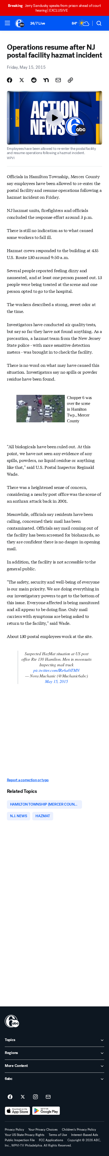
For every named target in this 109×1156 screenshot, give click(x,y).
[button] (7, 23)
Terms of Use (58, 1134)
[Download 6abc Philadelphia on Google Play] (46, 1111)
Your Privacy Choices (43, 1129)
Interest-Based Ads (84, 1134)
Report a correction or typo (28, 780)
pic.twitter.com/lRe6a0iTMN (56, 670)
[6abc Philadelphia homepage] (20, 23)
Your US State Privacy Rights (24, 1134)
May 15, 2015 (56, 681)
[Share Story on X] (21, 80)
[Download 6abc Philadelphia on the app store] (17, 1111)
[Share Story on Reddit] (33, 80)
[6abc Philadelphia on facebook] (10, 1097)
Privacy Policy (14, 1129)
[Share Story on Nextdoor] (46, 80)
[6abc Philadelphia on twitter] (22, 1097)
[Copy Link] (70, 80)
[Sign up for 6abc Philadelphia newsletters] (48, 1097)
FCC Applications (51, 1140)
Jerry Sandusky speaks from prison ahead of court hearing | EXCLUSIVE (54, 8)
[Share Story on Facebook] (9, 80)
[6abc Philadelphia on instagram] (35, 1097)
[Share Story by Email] (58, 80)
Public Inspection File (20, 1140)
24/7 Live (37, 23)
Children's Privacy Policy (79, 1129)
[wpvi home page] (12, 1021)
